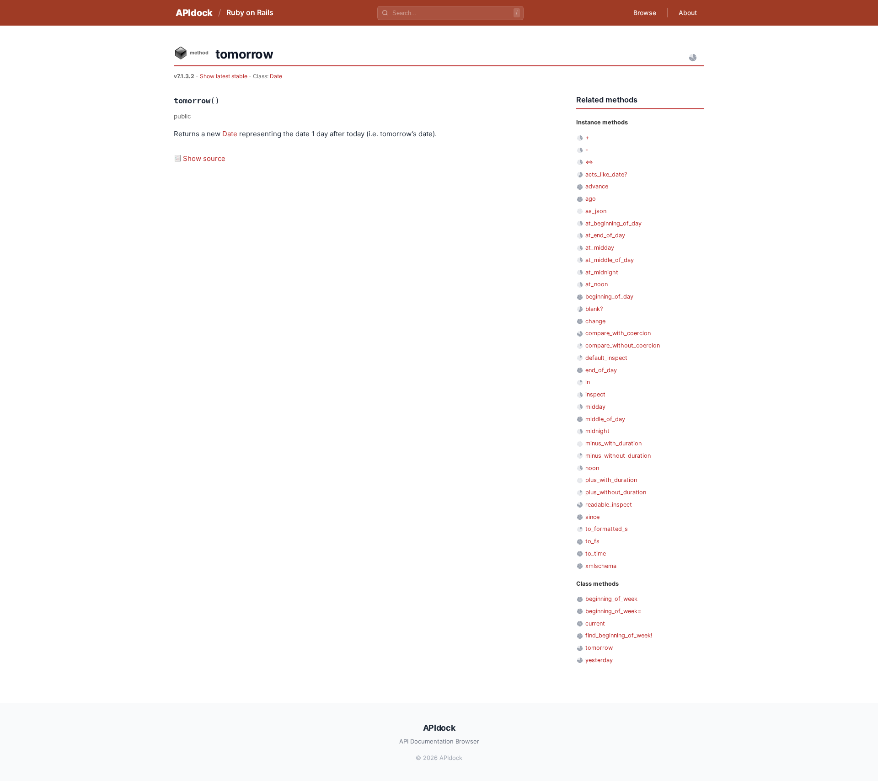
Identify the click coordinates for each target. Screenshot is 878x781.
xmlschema (600, 565)
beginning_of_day (609, 296)
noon (592, 468)
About (688, 12)
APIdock (194, 12)
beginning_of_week (611, 598)
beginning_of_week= (613, 611)
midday (595, 406)
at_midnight (601, 272)
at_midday (599, 247)
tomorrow (599, 647)
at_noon (596, 284)
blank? (594, 308)
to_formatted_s (606, 528)
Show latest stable (224, 76)
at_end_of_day (605, 235)
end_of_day (601, 370)
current (595, 623)
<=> (589, 162)
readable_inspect (608, 504)
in (587, 382)
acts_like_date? (606, 174)
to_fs (592, 541)
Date (276, 76)
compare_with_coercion (618, 333)
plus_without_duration (615, 492)
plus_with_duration (611, 479)
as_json (595, 211)
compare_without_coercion (622, 345)
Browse (644, 12)
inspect (595, 394)
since (592, 517)
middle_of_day (605, 419)
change (595, 321)
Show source (204, 158)
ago (590, 198)
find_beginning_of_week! (619, 635)
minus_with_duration (613, 443)
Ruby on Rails (249, 12)
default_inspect (606, 357)
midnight (597, 431)
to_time (595, 553)
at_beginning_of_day (613, 223)
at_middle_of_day (609, 260)
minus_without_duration (618, 455)
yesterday (599, 660)
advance (596, 186)
